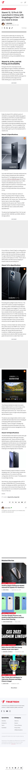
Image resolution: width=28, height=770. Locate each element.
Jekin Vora (5, 683)
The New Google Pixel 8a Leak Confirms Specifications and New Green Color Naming (13, 617)
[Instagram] (10, 711)
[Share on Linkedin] (7, 28)
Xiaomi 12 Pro (11, 497)
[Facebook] (25, 508)
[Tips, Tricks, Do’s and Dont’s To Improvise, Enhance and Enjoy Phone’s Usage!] (14, 665)
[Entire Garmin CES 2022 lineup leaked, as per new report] (14, 635)
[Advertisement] (14, 98)
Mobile (4, 9)
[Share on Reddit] (9, 28)
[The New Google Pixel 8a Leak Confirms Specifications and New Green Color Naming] (14, 603)
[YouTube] (7, 711)
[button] (26, 2)
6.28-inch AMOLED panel (13, 179)
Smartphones (11, 9)
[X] (4, 711)
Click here (13, 743)
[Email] (15, 767)
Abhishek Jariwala (8, 651)
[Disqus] (14, 534)
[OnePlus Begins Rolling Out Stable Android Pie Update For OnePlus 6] (14, 573)
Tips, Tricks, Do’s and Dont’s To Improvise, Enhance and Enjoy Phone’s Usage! (12, 679)
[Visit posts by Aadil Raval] (3, 508)
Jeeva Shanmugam (7, 621)
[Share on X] (4, 28)
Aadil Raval (9, 23)
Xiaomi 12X (16, 497)
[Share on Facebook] (6, 767)
